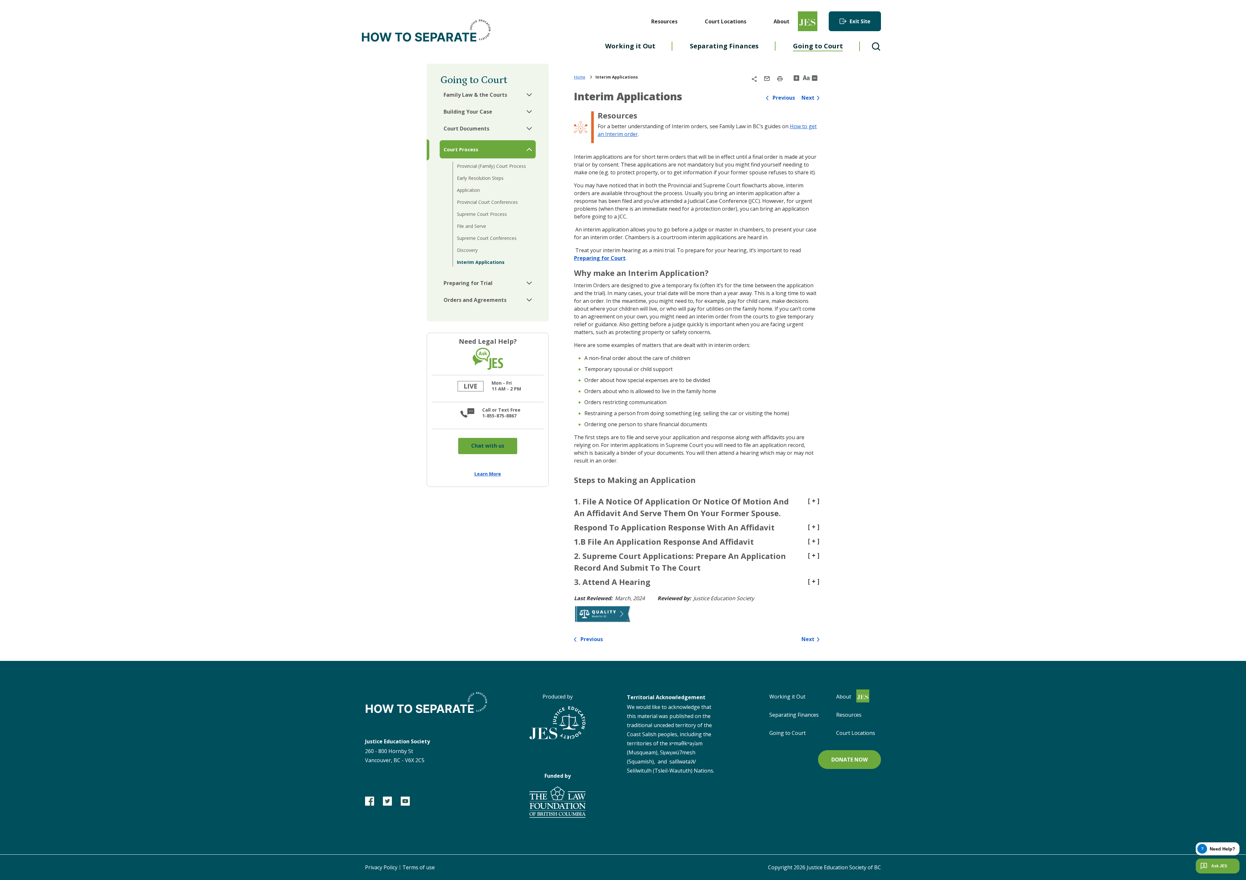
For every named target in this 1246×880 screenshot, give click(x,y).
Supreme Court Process (482, 214)
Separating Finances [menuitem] (724, 46)
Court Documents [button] (466, 128)
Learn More (487, 474)
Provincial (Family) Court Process (491, 166)
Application (468, 190)
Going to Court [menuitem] (818, 46)
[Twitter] (387, 801)
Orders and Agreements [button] (475, 300)
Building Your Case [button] (468, 111)
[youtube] (405, 801)
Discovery (467, 250)
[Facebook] (369, 801)
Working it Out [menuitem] (630, 46)
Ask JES (1219, 866)
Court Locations (725, 21)
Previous (784, 97)
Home (579, 77)
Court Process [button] (461, 149)
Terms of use (418, 867)
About (781, 21)
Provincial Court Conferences (487, 202)
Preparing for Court (600, 258)
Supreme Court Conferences (487, 238)
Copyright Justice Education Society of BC (824, 867)
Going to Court (787, 733)
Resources (664, 21)
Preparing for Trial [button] (468, 283)
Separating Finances (794, 714)
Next (807, 97)
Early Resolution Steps (480, 178)
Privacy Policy (381, 867)
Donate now (849, 759)
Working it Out (787, 696)
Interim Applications (481, 262)
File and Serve (471, 226)
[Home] (426, 31)
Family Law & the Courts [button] (475, 94)
